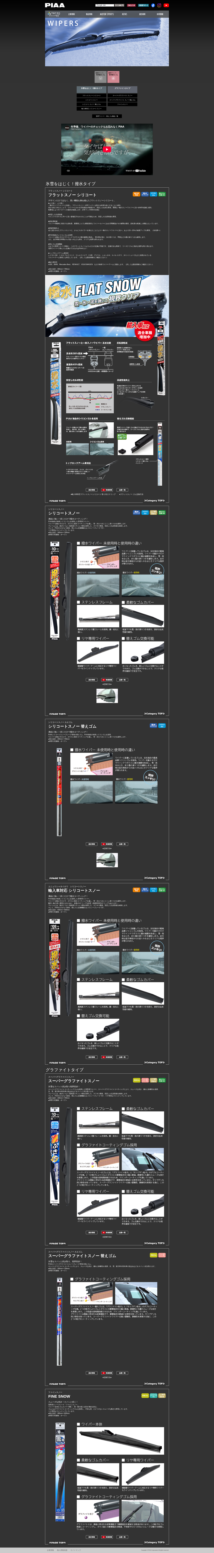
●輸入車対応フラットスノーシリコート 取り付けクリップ (93, 494)
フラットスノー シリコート (91, 95)
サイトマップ (75, 1550)
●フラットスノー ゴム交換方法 (131, 494)
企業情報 (50, 1550)
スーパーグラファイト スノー (122, 95)
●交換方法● (107, 684)
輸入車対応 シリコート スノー (91, 109)
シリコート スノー (91, 100)
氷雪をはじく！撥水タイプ (91, 88)
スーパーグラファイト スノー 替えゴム (122, 100)
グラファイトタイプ (122, 88)
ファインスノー (122, 104)
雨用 (100, 77)
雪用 (113, 77)
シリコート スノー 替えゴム (91, 104)
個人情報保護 (62, 1550)
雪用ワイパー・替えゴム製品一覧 (107, 116)
